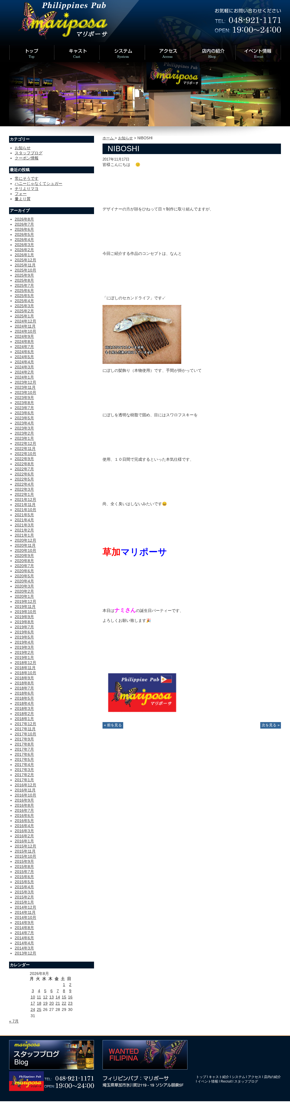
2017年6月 (24, 754)
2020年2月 (24, 591)
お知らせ (125, 138)
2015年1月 (24, 902)
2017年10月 (25, 734)
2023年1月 (24, 438)
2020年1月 (24, 596)
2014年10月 (25, 917)
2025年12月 (25, 260)
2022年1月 (24, 494)
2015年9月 (24, 861)
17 (33, 1003)
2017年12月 (25, 724)
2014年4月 (24, 943)
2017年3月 (24, 769)
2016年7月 (24, 810)
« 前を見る (113, 725)
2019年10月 (25, 611)
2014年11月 (25, 912)
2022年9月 (24, 458)
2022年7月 (24, 469)
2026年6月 (24, 229)
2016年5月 (24, 820)
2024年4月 (24, 362)
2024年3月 (24, 367)
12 (45, 997)
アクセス (254, 1077)
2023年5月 (24, 418)
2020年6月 (24, 571)
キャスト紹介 (219, 1077)
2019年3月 (24, 647)
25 (39, 1009)
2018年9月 (24, 678)
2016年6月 (24, 815)
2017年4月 (24, 764)
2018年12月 (25, 662)
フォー (21, 193)
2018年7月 (24, 688)
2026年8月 (24, 219)
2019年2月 (24, 652)
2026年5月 (24, 234)
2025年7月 (24, 285)
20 (51, 1003)
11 (39, 997)
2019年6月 (24, 632)
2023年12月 (25, 382)
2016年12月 (25, 785)
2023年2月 (24, 433)
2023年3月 (24, 428)
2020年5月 (24, 576)
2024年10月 (25, 331)
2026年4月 (24, 239)
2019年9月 (24, 616)
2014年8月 (24, 927)
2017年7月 (24, 749)
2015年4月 (24, 887)
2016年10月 (25, 795)
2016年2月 (24, 836)
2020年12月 (25, 540)
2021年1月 (24, 535)
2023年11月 (25, 387)
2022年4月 (24, 484)
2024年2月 (24, 372)
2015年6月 (24, 876)
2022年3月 (24, 489)
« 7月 (14, 1021)
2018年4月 (24, 703)
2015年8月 (24, 866)
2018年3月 (24, 708)
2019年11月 (25, 606)
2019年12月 (25, 601)
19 (45, 1003)
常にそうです (27, 178)
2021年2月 (24, 530)
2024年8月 (24, 341)
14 (58, 997)
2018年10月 (25, 673)
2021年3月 (24, 525)
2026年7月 (24, 224)
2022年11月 (25, 448)
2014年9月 (24, 922)
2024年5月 (24, 357)
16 (70, 997)
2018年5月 (24, 698)
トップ (201, 1077)
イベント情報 (208, 1081)
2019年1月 (24, 657)
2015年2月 (24, 897)
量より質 (23, 199)
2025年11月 (25, 265)
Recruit (226, 1081)
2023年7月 (24, 407)
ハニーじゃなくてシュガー (38, 183)
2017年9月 (24, 739)
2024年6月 (24, 351)
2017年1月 (24, 780)
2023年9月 (24, 397)
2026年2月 (24, 249)
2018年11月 (25, 667)
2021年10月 (25, 509)
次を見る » (271, 725)
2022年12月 (25, 443)
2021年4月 (24, 520)
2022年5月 (24, 479)
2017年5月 (24, 759)
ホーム (109, 138)
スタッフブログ (28, 153)
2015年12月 (25, 846)
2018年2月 (24, 713)
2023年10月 (25, 392)
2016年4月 (24, 825)
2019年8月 (24, 622)
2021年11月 (25, 504)
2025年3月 (24, 306)
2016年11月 (25, 790)
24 (33, 1009)
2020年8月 (24, 560)
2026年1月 (24, 255)
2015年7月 (24, 871)
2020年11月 (25, 545)
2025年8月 (24, 280)
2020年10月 (25, 550)
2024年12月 (25, 321)
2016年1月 (24, 841)
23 (70, 1003)
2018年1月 (24, 718)
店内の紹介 (272, 1077)
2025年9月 (24, 275)
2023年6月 (24, 413)
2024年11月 (25, 326)
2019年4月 (24, 642)
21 (58, 1003)
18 (39, 1003)
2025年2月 (24, 311)
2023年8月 (24, 402)
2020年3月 (24, 586)
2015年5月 (24, 882)
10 (33, 997)
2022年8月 (24, 464)
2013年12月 (25, 953)
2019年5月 (24, 637)
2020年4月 (24, 581)
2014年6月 (24, 938)
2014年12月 (25, 907)
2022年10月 (25, 453)
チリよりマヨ (27, 188)
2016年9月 (24, 800)
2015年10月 (25, 856)
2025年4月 (24, 300)
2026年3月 (24, 244)
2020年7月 (24, 566)
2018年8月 (24, 683)
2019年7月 (24, 627)
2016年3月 (24, 831)
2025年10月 (25, 270)
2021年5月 (24, 515)
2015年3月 (24, 892)
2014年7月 (24, 932)
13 (51, 997)
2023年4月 (24, 423)
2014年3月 (24, 948)
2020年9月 (24, 555)
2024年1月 (24, 377)
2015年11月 (25, 851)
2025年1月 (24, 316)
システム (238, 1077)
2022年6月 (24, 474)
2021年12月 (25, 499)
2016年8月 (24, 805)
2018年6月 (24, 693)
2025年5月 (24, 295)
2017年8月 (24, 744)
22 (64, 1003)
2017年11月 (25, 729)
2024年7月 (24, 346)
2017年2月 (24, 774)
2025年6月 (24, 290)
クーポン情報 (27, 158)
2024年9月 (24, 336)
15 (64, 997)
